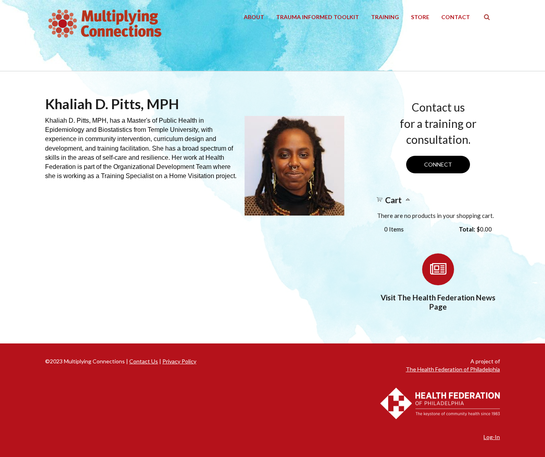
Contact (455, 17)
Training (385, 17)
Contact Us (143, 361)
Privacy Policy (179, 361)
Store (420, 17)
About (254, 17)
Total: (467, 229)
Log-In (492, 436)
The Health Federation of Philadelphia (453, 369)
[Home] (105, 23)
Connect (438, 164)
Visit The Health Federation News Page (438, 302)
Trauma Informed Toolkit (317, 17)
